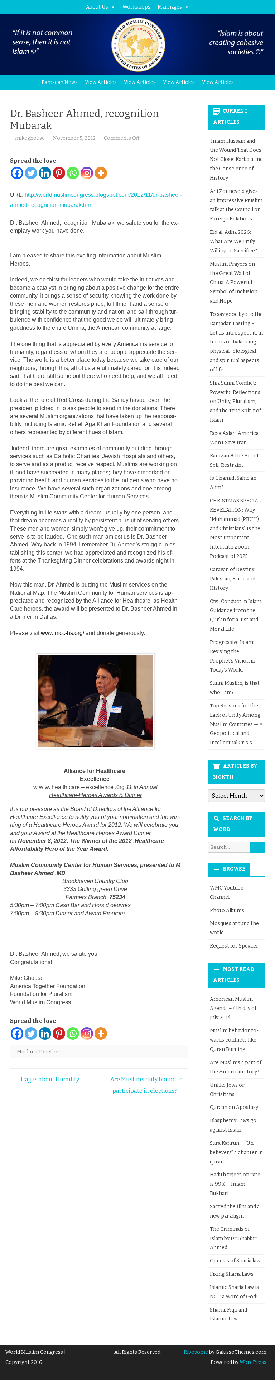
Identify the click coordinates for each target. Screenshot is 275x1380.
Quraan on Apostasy (234, 1107)
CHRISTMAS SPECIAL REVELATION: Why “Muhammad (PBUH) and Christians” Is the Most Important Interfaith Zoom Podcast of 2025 (235, 528)
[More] (101, 173)
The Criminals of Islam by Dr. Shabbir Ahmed (233, 1238)
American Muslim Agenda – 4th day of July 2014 (233, 1008)
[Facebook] (17, 173)
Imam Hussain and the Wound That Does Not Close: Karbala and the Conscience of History (236, 159)
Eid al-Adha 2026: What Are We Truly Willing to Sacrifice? (233, 241)
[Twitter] (31, 173)
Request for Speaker (234, 946)
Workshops (136, 7)
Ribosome (196, 1352)
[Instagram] (87, 173)
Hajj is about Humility (49, 1079)
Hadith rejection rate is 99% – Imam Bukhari (235, 1184)
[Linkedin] (45, 173)
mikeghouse (30, 138)
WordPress (252, 1362)
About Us (97, 7)
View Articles (101, 82)
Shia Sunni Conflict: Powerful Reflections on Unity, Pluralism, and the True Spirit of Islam (235, 401)
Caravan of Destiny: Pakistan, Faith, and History (232, 578)
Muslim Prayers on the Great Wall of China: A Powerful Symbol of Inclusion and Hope (233, 282)
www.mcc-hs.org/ (62, 633)
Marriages (170, 7)
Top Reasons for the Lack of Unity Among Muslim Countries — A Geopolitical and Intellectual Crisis (236, 724)
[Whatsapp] (73, 173)
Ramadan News (60, 82)
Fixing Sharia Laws (232, 1274)
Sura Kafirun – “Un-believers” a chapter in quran (236, 1152)
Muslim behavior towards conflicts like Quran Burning (234, 1040)
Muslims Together (39, 1052)
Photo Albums (227, 910)
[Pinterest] (59, 173)
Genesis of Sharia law (235, 1261)
